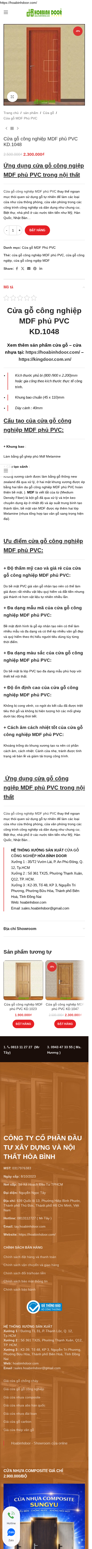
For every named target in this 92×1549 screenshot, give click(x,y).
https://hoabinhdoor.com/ (52, 352)
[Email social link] (29, 268)
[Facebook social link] (17, 268)
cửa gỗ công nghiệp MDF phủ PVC (38, 255)
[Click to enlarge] (12, 97)
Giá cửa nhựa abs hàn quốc (24, 1405)
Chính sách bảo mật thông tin (26, 1281)
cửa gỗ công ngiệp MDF (32, 260)
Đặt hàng (37, 230)
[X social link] (23, 268)
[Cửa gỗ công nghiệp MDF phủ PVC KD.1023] (23, 980)
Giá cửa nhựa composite (22, 1397)
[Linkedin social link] (41, 268)
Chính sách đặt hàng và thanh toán (30, 1257)
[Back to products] (12, 128)
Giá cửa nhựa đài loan (20, 1413)
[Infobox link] (44, 1308)
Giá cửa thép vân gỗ (19, 1430)
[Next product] (18, 128)
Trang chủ (11, 113)
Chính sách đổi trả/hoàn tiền (25, 1273)
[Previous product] (6, 128)
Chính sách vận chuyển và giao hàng (31, 1265)
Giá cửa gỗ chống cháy (21, 1381)
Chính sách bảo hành (20, 1289)
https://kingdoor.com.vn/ (45, 359)
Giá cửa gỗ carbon (17, 1421)
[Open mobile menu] (6, 12)
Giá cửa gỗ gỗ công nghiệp (24, 1389)
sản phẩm (30, 113)
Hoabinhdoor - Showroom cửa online (39, 1443)
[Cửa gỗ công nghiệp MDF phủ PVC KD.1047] (65, 980)
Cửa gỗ (48, 113)
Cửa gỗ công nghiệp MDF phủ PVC (30, 191)
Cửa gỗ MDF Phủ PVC (20, 118)
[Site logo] (44, 12)
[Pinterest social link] (35, 268)
